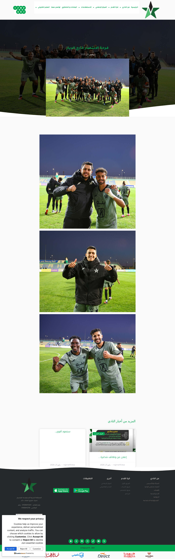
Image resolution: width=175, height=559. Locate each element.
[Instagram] (24, 12)
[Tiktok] (18, 8)
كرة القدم (114, 7)
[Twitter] (24, 8)
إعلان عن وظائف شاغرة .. (112, 457)
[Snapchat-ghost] (18, 12)
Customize (37, 549)
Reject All (23, 549)
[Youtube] (21, 8)
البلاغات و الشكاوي (69, 7)
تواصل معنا (55, 7)
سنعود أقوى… (62, 432)
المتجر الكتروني (44, 7)
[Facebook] (21, 12)
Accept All (10, 549)
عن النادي (126, 7)
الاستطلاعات (86, 7)
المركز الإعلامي (101, 7)
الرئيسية (134, 7)
